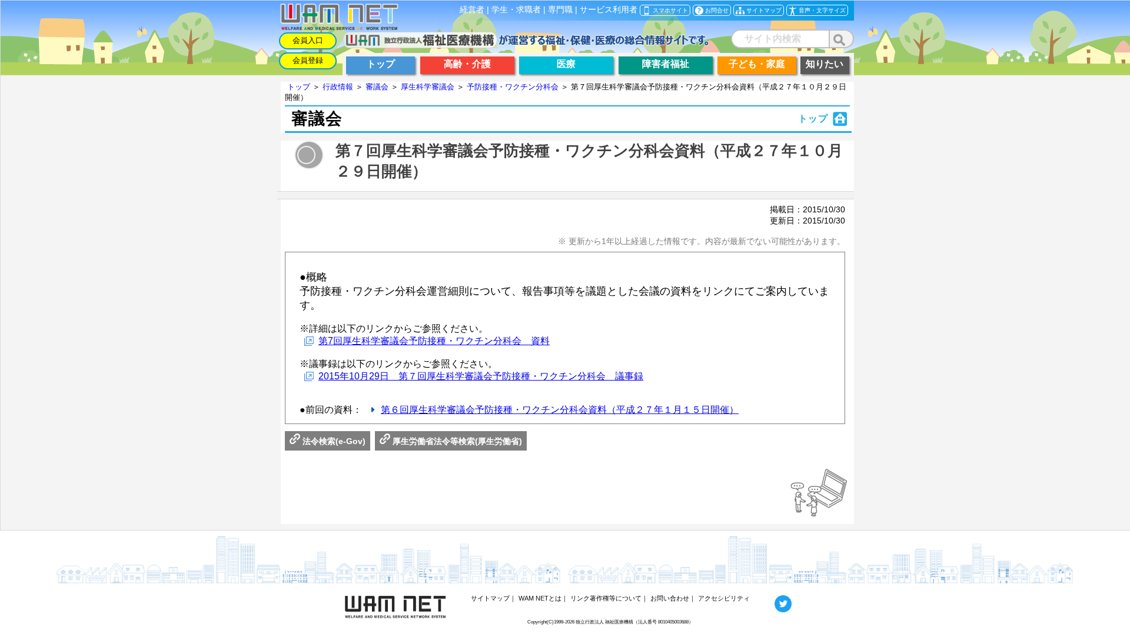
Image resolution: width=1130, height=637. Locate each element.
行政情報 (338, 86)
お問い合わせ (669, 598)
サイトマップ (490, 598)
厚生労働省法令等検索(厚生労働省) (456, 441)
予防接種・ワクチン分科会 (513, 86)
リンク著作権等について (606, 598)
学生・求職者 (516, 9)
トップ (298, 86)
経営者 (472, 9)
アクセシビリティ (724, 598)
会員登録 (308, 60)
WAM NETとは (540, 598)
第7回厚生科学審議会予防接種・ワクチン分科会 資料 (434, 341)
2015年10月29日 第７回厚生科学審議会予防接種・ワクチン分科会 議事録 (480, 376)
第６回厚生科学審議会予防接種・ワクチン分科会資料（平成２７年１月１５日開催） (560, 410)
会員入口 (308, 40)
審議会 (376, 86)
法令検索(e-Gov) (332, 441)
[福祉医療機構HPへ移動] (526, 45)
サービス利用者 (608, 9)
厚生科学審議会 (427, 86)
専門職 (560, 9)
